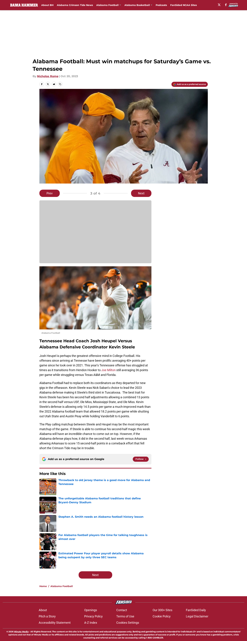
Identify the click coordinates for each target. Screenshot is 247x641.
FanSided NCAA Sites (183, 5)
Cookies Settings (127, 622)
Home (43, 586)
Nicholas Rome (47, 76)
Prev (50, 193)
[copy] (60, 84)
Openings (90, 610)
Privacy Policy (93, 616)
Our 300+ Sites (162, 610)
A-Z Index (90, 622)
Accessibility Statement (55, 622)
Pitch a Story (47, 616)
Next (141, 193)
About (43, 610)
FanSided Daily (196, 610)
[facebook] (226, 4)
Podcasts (161, 5)
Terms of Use (125, 616)
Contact (121, 610)
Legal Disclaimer (197, 616)
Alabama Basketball (137, 5)
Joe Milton (108, 370)
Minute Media (21, 631)
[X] (219, 4)
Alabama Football (107, 5)
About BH (47, 5)
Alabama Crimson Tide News (75, 5)
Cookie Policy (162, 616)
